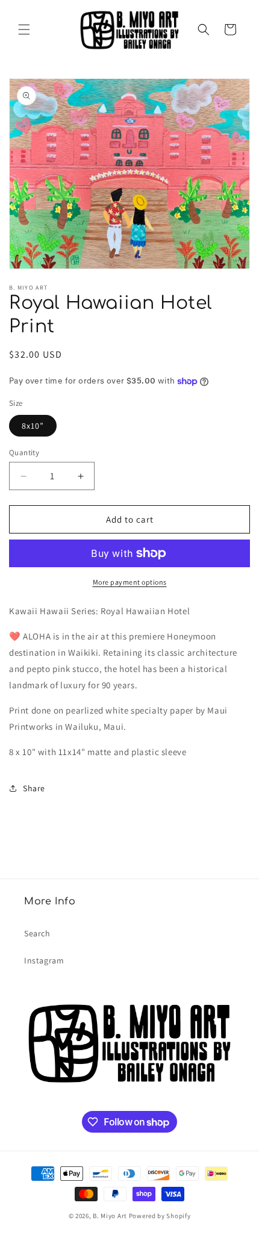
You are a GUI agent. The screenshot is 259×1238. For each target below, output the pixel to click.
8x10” (33, 425)
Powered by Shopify (160, 1216)
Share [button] (34, 788)
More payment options (130, 581)
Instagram (44, 960)
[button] (24, 29)
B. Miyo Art (110, 1216)
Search (37, 933)
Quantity (24, 452)
